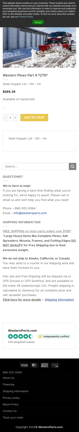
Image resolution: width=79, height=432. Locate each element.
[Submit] (72, 166)
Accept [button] (38, 22)
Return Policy (11, 404)
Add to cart (34, 117)
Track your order (13, 417)
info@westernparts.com (30, 213)
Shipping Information (59, 299)
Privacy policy (11, 397)
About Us (9, 377)
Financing (8, 384)
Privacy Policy (26, 16)
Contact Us (10, 410)
